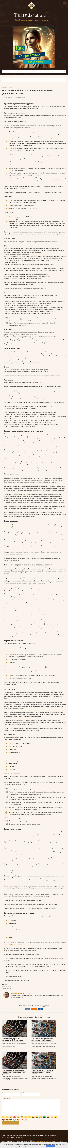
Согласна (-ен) (50, 1146)
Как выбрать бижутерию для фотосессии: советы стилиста (42, 1039)
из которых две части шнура (13, 944)
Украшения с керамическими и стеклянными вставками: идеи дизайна (14, 1072)
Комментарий (6, 1098)
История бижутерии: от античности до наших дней (12, 1039)
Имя (3, 1092)
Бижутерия (22, 97)
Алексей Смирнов (16, 993)
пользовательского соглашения (42, 1141)
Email (23, 1092)
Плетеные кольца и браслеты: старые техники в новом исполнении (42, 1072)
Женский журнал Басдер (31, 15)
